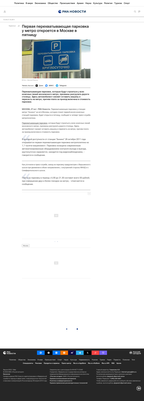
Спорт (60, 360)
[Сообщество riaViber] (103, 353)
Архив (118, 363)
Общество (22, 360)
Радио (109, 360)
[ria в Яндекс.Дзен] (48, 353)
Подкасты (117, 360)
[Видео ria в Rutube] (72, 353)
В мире (40, 360)
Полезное (126, 360)
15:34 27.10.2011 (9, 19)
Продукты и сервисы (51, 363)
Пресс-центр (66, 363)
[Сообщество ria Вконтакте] (56, 353)
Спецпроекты (28, 363)
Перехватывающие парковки (34, 123)
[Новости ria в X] (87, 353)
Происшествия (50, 360)
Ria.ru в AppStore (79, 363)
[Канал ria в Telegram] (80, 353)
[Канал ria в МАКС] (41, 353)
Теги (133, 360)
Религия (95, 360)
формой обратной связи (115, 376)
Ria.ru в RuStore (94, 363)
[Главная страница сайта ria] (72, 11)
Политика (12, 360)
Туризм (102, 360)
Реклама (38, 363)
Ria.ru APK (105, 363)
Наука (66, 360)
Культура (73, 360)
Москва (25, 245)
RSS (113, 363)
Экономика (32, 360)
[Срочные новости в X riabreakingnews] (95, 353)
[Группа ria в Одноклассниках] (64, 353)
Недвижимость (84, 360)
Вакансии (6, 374)
